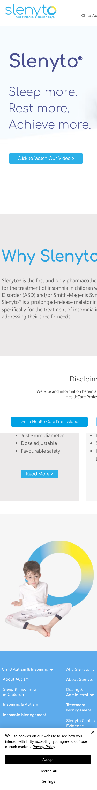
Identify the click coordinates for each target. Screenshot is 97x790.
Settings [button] (48, 781)
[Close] (90, 735)
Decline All (48, 770)
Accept (48, 759)
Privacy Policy (44, 746)
